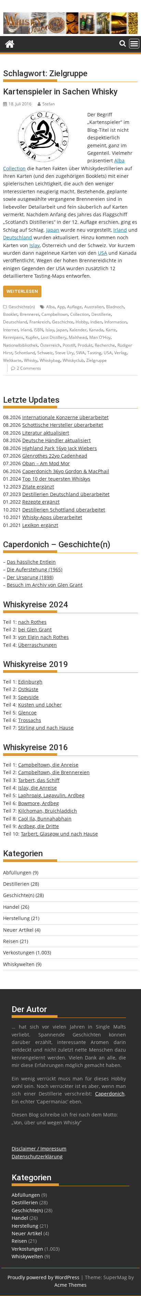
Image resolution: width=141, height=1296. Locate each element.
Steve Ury (64, 353)
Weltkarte (12, 360)
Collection (79, 314)
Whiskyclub (73, 360)
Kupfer (32, 337)
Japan (52, 230)
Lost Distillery (53, 337)
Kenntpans (13, 337)
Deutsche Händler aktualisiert (56, 440)
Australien (94, 307)
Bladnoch (115, 307)
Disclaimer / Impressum (39, 1148)
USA (102, 253)
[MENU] (134, 43)
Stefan (48, 104)
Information (115, 322)
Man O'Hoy (100, 337)
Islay (34, 245)
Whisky (30, 360)
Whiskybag (50, 360)
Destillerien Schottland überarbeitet (63, 509)
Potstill (69, 345)
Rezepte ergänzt (41, 501)
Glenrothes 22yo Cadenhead (54, 455)
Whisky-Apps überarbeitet (52, 517)
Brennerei (29, 314)
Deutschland (17, 237)
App (61, 307)
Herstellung (16, 918)
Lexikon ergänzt (40, 525)
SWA (80, 353)
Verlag (120, 353)
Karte (111, 330)
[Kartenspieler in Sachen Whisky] (43, 114)
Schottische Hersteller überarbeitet (62, 425)
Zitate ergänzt (38, 486)
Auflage (74, 307)
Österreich (50, 345)
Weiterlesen (22, 291)
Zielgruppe (96, 360)
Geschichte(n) (22, 307)
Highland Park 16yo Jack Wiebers (59, 448)
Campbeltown (54, 314)
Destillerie (101, 314)
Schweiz (45, 353)
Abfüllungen (17, 872)
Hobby (82, 322)
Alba (50, 307)
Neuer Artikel (18, 930)
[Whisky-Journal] (70, 32)
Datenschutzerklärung (37, 1156)
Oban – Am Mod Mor (46, 463)
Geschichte (62, 322)
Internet (10, 330)
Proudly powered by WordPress (43, 1277)
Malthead (78, 337)
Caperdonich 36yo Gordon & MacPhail (65, 471)
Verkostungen (19, 952)
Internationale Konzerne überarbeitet (65, 417)
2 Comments (29, 368)
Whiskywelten (19, 964)
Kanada (96, 330)
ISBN (38, 330)
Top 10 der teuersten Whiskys (56, 478)
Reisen (10, 941)
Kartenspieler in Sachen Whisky (60, 91)
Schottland (25, 353)
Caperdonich (110, 1093)
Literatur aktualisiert (45, 432)
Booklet (10, 314)
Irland (120, 230)
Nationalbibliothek (20, 345)
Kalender (78, 330)
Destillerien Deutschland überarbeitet (66, 494)
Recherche (105, 345)
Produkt (85, 345)
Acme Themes (70, 1285)
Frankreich (39, 322)
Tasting (94, 353)
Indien (96, 322)
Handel (11, 907)
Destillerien (16, 884)
